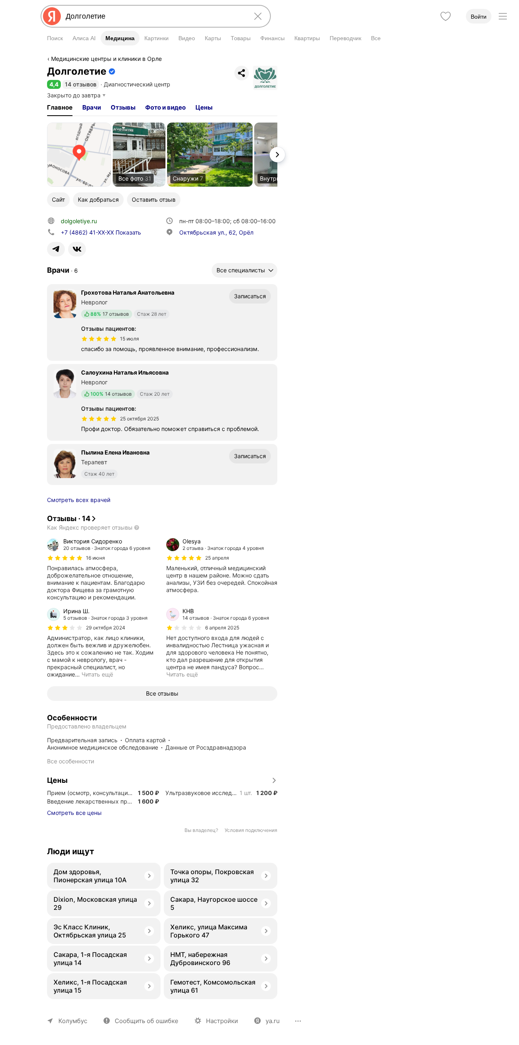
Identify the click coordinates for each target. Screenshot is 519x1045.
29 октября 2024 (105, 628)
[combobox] (154, 16)
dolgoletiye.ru (79, 221)
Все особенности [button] (70, 761)
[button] (54, 84)
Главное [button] (60, 107)
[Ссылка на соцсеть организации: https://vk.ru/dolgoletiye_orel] (77, 249)
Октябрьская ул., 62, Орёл (216, 232)
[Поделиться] (241, 73)
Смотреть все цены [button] (74, 812)
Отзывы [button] (123, 107)
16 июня (95, 558)
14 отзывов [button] (81, 84)
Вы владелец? (201, 830)
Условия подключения (251, 830)
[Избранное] (446, 16)
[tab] (60, 107)
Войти (479, 16)
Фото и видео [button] (165, 107)
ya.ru (273, 1021)
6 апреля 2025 (222, 628)
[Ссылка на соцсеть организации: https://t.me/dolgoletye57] (56, 249)
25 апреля (217, 558)
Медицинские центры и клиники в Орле (106, 58)
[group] (102, 569)
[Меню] (503, 16)
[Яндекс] (52, 16)
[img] (99, 339)
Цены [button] (203, 107)
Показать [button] (101, 232)
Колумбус (72, 1021)
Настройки (222, 1021)
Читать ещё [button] (97, 674)
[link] (79, 154)
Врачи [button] (91, 107)
